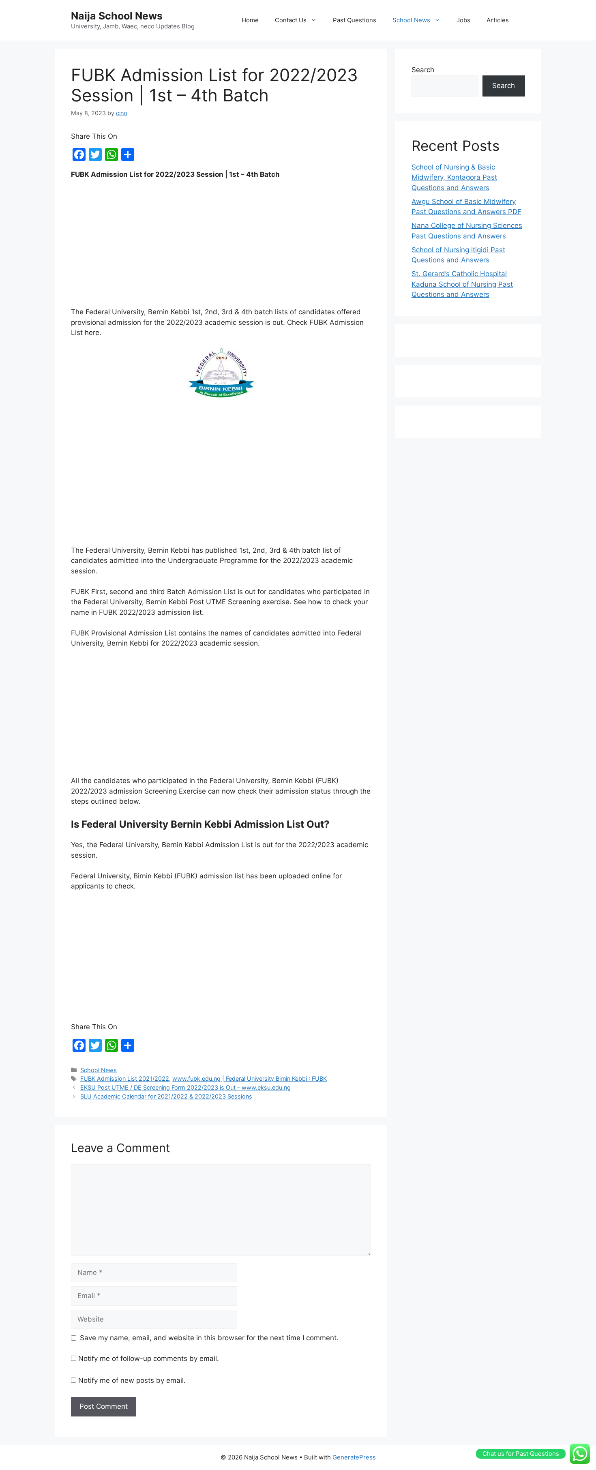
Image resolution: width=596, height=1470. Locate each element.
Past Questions (354, 20)
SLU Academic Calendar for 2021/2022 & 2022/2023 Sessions (166, 1096)
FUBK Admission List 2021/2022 (124, 1078)
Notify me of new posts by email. (132, 1380)
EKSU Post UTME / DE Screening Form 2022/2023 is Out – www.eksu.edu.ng (185, 1087)
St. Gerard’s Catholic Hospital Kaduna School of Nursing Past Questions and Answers (462, 284)
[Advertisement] (221, 247)
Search (423, 70)
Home (250, 20)
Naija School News (117, 16)
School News (411, 20)
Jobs (463, 20)
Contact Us (291, 20)
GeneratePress (354, 1457)
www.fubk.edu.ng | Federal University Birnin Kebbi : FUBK (249, 1078)
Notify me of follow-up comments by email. (148, 1358)
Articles (498, 20)
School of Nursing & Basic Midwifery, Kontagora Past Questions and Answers (454, 177)
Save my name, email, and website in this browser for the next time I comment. (209, 1338)
